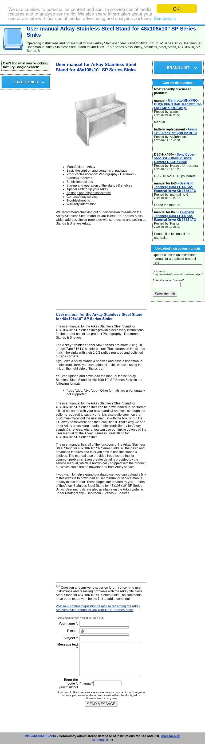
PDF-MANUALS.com (40, 736)
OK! (177, 8)
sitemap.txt (100, 740)
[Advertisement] (101, 266)
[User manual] (13, 51)
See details (165, 18)
